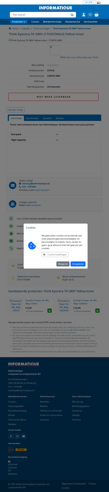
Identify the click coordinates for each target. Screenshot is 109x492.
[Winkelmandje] (96, 14)
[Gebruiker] (83, 14)
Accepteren (78, 263)
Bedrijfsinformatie (52, 21)
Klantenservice (72, 21)
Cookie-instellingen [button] (57, 254)
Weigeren (63, 263)
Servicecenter (91, 21)
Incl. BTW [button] (89, 2)
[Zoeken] (72, 14)
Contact (35, 21)
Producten (17, 21)
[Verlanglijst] (90, 14)
